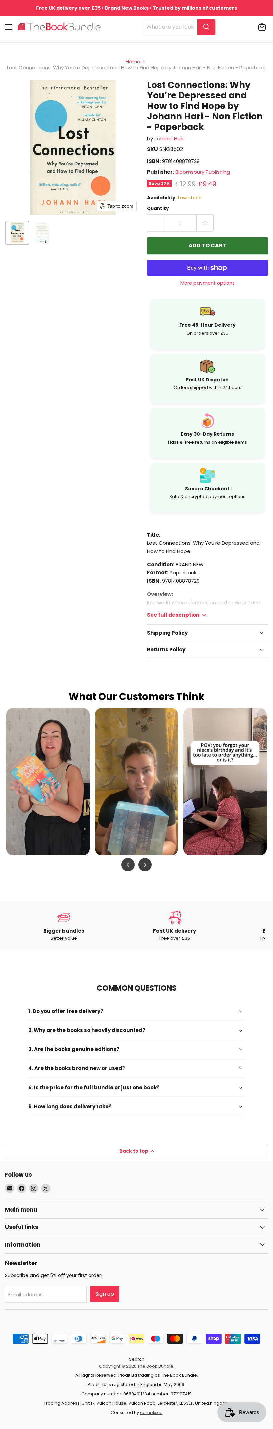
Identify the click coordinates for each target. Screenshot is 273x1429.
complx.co (151, 1412)
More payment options (207, 283)
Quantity (158, 208)
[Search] (206, 27)
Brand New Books (127, 8)
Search (136, 1359)
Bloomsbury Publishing (202, 171)
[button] (17, 232)
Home (133, 61)
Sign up (104, 1294)
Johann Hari (168, 138)
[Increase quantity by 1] (205, 223)
